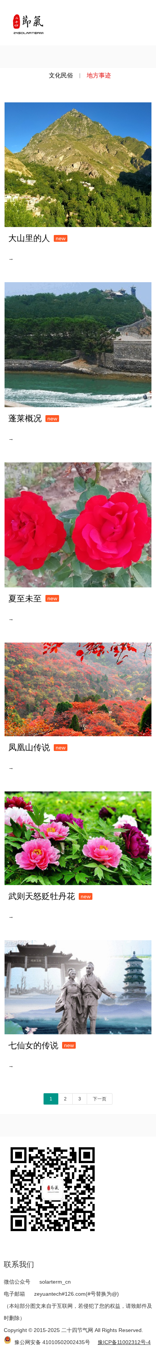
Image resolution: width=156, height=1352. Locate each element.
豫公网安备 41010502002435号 (52, 1342)
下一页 (99, 1099)
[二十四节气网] (28, 22)
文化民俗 (61, 75)
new (61, 238)
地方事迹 (99, 75)
